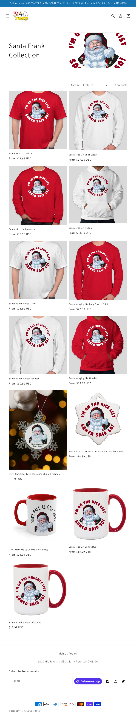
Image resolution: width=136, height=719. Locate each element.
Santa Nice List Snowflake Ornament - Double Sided (96, 451)
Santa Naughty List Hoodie (83, 378)
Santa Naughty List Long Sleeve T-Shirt (89, 304)
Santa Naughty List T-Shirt (22, 303)
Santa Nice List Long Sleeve (83, 154)
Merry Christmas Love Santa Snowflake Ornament (35, 474)
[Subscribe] (68, 681)
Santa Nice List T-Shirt (20, 153)
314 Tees (20, 711)
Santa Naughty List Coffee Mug (25, 622)
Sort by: (75, 85)
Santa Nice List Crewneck (22, 229)
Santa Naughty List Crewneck (24, 378)
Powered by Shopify (33, 711)
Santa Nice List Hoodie (80, 228)
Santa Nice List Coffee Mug (83, 546)
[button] (7, 16)
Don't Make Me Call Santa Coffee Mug (28, 549)
